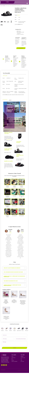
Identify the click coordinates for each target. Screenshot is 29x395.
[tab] (5, 100)
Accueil (1, 5)
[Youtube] (4, 365)
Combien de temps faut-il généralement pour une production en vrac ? (12, 285)
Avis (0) (10, 100)
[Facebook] (6, 365)
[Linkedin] (1, 365)
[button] (27, 3)
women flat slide (9, 139)
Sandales (4, 5)
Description (5, 100)
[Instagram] (3, 365)
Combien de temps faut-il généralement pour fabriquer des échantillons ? (14, 276)
